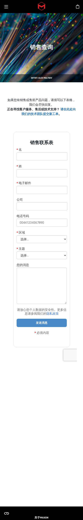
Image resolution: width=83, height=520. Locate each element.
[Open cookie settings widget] (6, 513)
